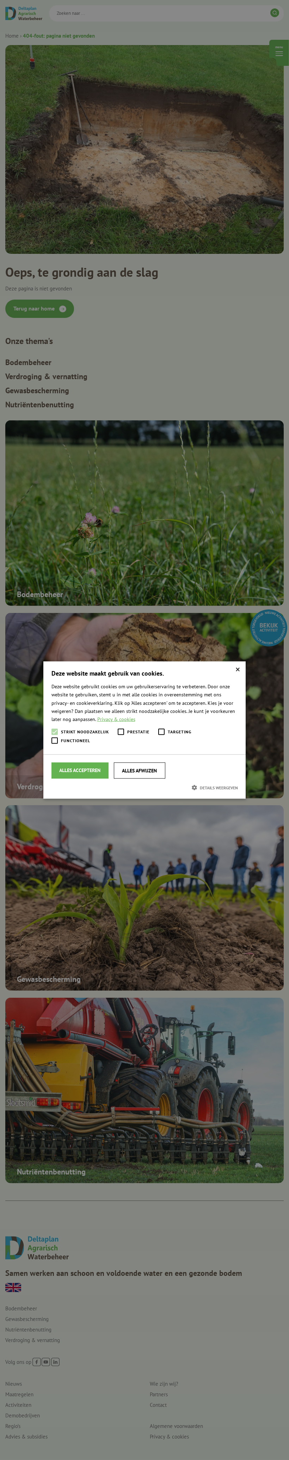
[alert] (144, 730)
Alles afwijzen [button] (139, 770)
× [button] (237, 669)
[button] (144, 787)
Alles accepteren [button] (79, 770)
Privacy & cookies (116, 719)
